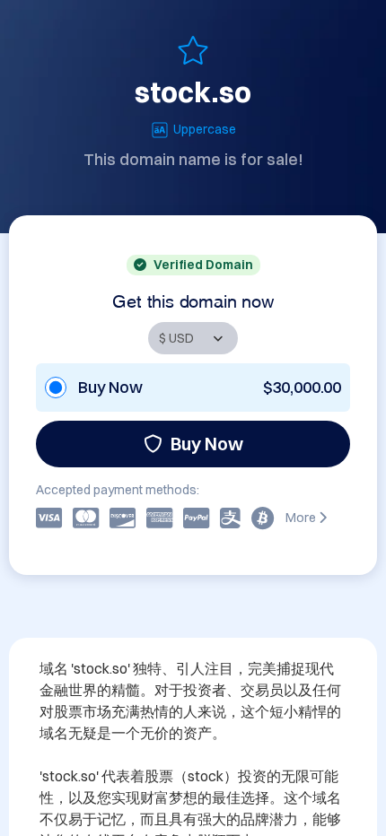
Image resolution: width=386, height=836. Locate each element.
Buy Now (207, 443)
